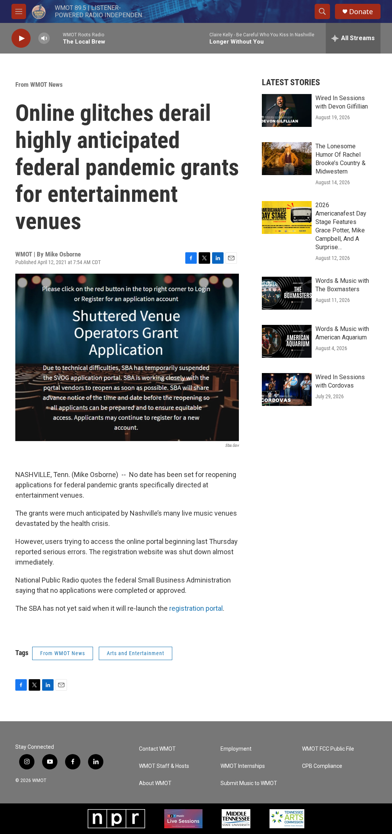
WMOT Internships (242, 766)
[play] (21, 38)
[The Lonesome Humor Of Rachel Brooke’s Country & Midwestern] (287, 158)
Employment (236, 749)
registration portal (196, 608)
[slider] (56, 38)
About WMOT (155, 783)
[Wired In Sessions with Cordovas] (287, 389)
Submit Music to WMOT (248, 783)
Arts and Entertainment (135, 653)
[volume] (44, 38)
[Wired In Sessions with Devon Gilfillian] (287, 110)
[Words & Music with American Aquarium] (287, 341)
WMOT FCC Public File (328, 749)
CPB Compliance (322, 766)
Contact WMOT (157, 749)
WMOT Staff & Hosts (164, 766)
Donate (361, 12)
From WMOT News (39, 84)
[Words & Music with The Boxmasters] (287, 293)
